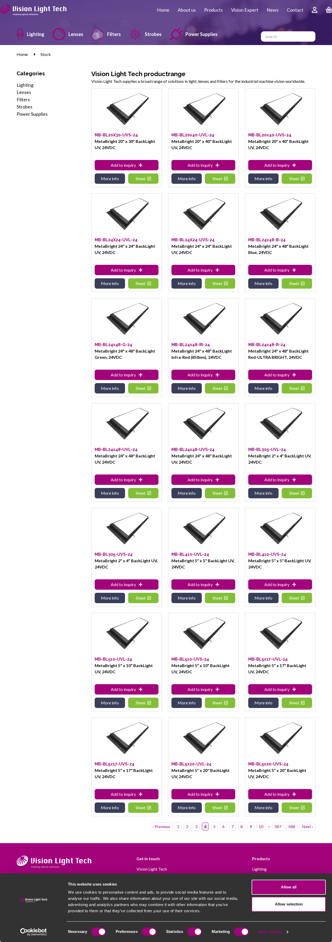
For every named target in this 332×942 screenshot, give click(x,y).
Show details (270, 932)
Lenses (75, 34)
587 (277, 826)
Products (213, 10)
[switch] (149, 932)
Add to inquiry (124, 165)
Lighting (35, 34)
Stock (45, 54)
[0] (329, 10)
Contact (295, 10)
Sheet (141, 178)
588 (291, 826)
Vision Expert (244, 10)
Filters (114, 34)
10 (261, 826)
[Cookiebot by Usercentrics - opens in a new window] (33, 932)
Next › (307, 826)
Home (163, 10)
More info (110, 178)
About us (187, 10)
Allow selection (289, 904)
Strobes (153, 34)
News (273, 10)
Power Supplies (201, 34)
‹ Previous (161, 826)
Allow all (288, 887)
